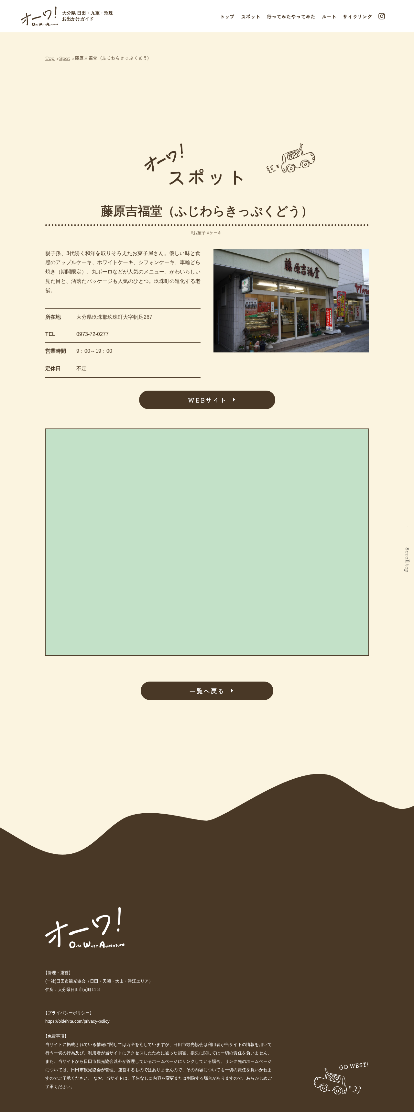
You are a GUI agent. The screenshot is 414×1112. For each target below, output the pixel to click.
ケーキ (215, 232)
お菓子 (199, 232)
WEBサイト (207, 400)
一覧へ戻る (207, 690)
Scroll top (408, 560)
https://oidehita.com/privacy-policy (77, 1021)
